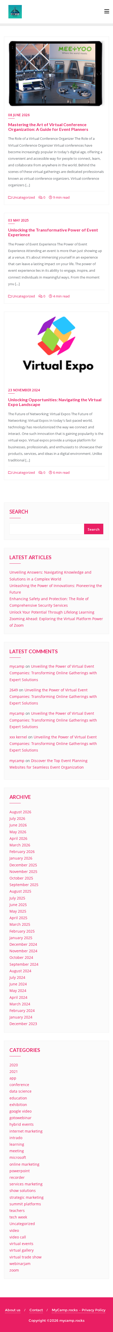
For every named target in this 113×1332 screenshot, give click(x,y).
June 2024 (18, 983)
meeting (16, 1150)
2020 (13, 1064)
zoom (14, 1270)
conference (19, 1084)
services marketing (26, 1183)
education (18, 1098)
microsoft (17, 1157)
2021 (13, 1071)
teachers (17, 1210)
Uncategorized (23, 197)
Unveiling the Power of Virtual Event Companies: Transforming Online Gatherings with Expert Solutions (53, 673)
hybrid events (21, 1124)
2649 (13, 689)
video (14, 1230)
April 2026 (18, 838)
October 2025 (21, 878)
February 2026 (22, 851)
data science (20, 1091)
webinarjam (19, 1263)
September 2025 (23, 884)
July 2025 (17, 898)
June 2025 (18, 904)
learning (16, 1144)
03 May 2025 (18, 220)
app (12, 1078)
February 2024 (22, 1010)
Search (18, 512)
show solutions (22, 1190)
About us (12, 1310)
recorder (17, 1177)
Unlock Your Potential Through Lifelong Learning (51, 612)
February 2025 (22, 931)
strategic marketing (26, 1197)
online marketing (24, 1164)
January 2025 (20, 937)
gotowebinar (20, 1117)
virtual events (21, 1243)
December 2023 (23, 1023)
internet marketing (26, 1131)
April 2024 (18, 997)
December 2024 (23, 944)
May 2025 (17, 911)
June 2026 (18, 824)
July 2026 (17, 818)
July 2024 (17, 977)
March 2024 (19, 1003)
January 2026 (20, 858)
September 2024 (23, 964)
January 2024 (20, 1017)
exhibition (18, 1104)
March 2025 (19, 924)
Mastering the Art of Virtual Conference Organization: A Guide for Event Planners (48, 127)
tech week (18, 1217)
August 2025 (20, 891)
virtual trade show (25, 1256)
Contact (36, 1310)
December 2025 (23, 864)
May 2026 (17, 831)
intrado (15, 1137)
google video (20, 1111)
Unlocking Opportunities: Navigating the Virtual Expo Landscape (54, 402)
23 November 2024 (24, 390)
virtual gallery (21, 1250)
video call (17, 1237)
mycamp (16, 666)
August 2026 (20, 811)
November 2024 (23, 950)
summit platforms (25, 1203)
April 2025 (18, 917)
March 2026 (19, 844)
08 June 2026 (19, 115)
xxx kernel (18, 736)
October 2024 (21, 957)
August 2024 (20, 970)
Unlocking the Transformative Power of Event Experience (53, 232)
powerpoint (19, 1170)
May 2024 (17, 990)
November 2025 (23, 871)
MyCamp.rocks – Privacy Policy (78, 1310)
